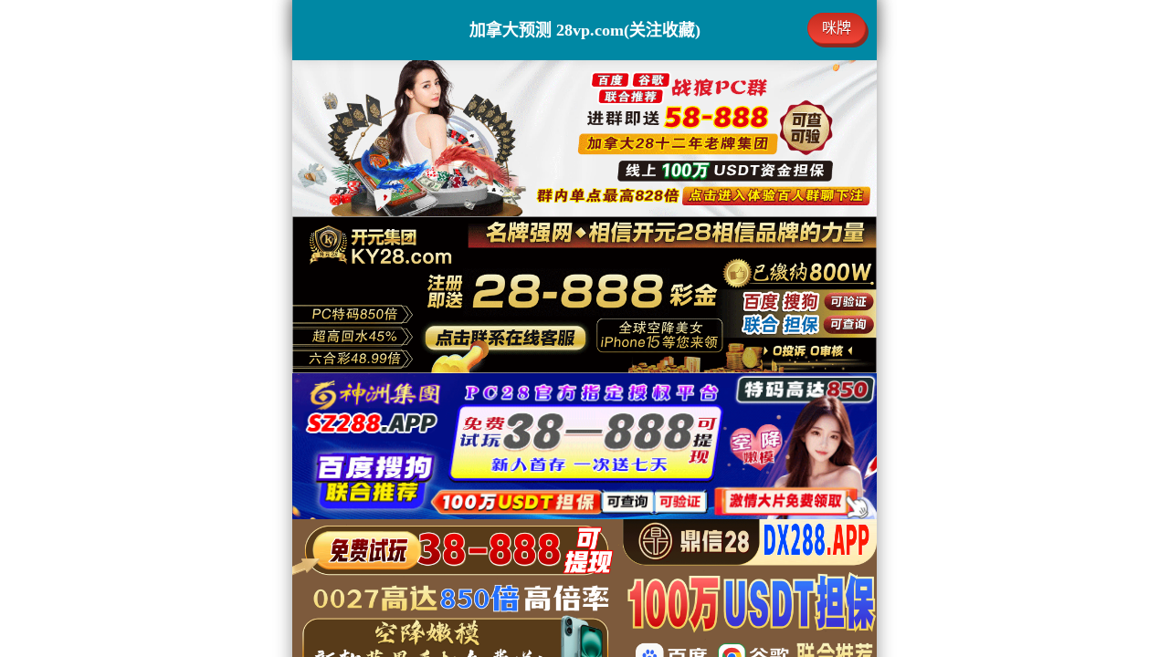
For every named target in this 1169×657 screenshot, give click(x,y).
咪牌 (836, 28)
